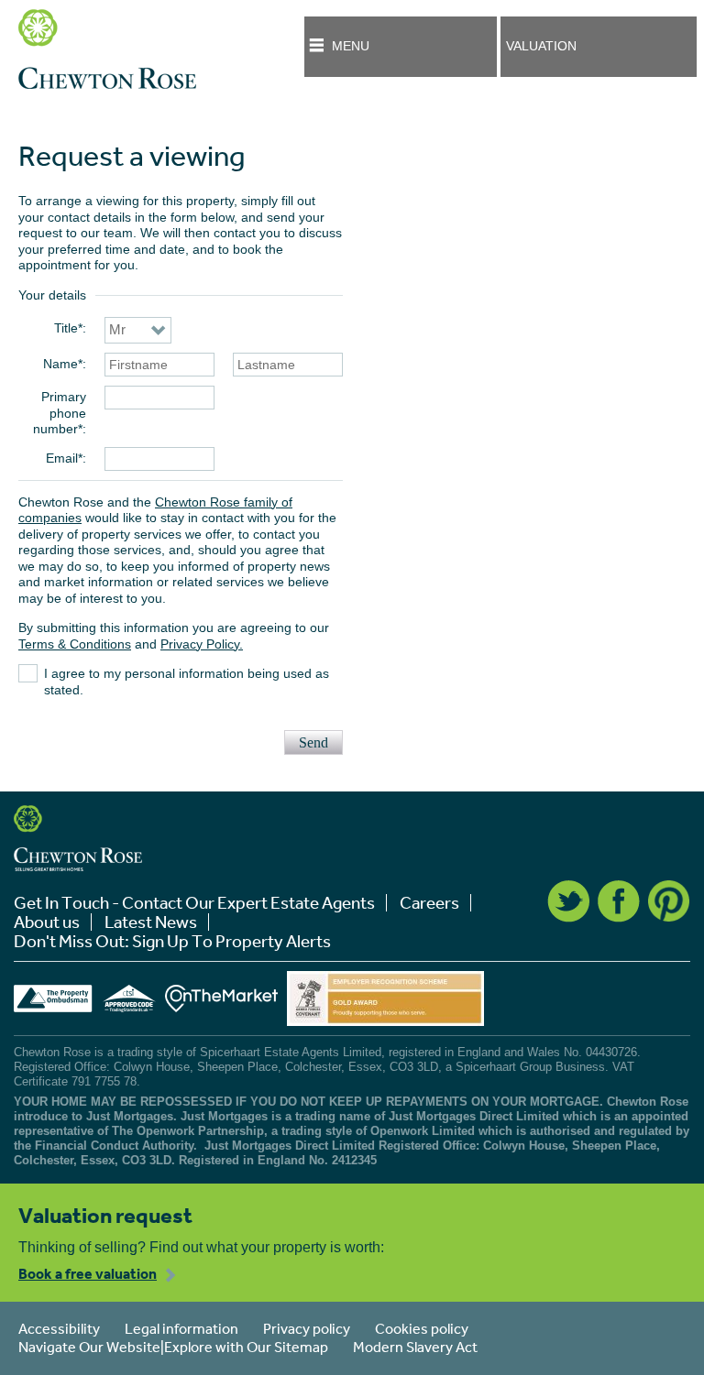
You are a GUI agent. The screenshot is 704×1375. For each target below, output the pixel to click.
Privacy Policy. (201, 644)
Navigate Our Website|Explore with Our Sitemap (173, 1346)
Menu (350, 45)
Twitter (568, 901)
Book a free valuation (87, 1273)
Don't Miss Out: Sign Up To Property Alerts (172, 941)
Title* (68, 328)
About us (47, 922)
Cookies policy (421, 1328)
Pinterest (669, 901)
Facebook (619, 901)
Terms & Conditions (74, 644)
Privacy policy (306, 1328)
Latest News (150, 922)
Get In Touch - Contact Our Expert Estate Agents (194, 902)
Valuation (541, 45)
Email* (64, 458)
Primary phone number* (59, 412)
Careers (429, 902)
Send (313, 742)
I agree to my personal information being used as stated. (186, 681)
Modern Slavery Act (415, 1346)
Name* (62, 363)
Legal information (181, 1328)
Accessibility (59, 1328)
